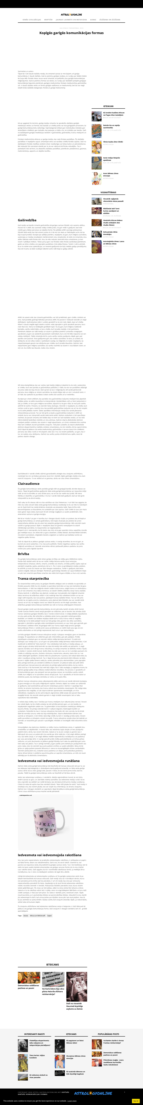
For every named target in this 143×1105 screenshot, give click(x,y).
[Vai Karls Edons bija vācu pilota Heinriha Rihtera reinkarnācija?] (53, 979)
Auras (93, 20)
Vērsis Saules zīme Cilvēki (113, 142)
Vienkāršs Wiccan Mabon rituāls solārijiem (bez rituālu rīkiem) (112, 222)
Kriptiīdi (48, 20)
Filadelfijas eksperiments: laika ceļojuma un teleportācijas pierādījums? (39, 1042)
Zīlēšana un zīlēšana (110, 20)
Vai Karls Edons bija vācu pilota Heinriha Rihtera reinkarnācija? (53, 991)
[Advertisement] (52, 52)
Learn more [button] (72, 1101)
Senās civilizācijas (32, 20)
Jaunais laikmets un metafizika (71, 20)
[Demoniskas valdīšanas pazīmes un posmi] (29, 978)
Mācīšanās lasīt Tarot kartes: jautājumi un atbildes (111, 210)
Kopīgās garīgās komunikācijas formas (43, 1093)
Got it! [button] (136, 1101)
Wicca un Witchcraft (37, 916)
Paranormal (74, 28)
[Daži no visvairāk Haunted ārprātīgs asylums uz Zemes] (77, 986)
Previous (14, 981)
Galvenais (64, 28)
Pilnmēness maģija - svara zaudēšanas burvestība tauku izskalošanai (113, 1062)
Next (90, 981)
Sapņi (49, 916)
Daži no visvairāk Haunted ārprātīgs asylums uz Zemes (74, 1006)
